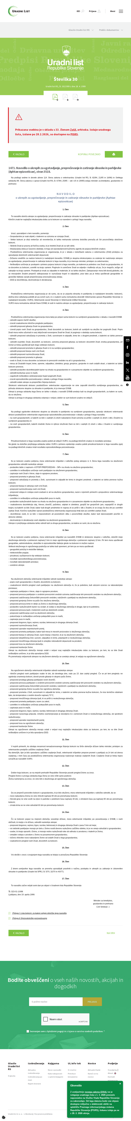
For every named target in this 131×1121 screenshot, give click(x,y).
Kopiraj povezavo (89, 154)
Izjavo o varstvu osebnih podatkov (85, 1031)
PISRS (74, 134)
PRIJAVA (92, 1001)
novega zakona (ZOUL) (96, 1092)
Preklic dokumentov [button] (109, 30)
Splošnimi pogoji (55, 1031)
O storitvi (72, 1070)
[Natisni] (114, 154)
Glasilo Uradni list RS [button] (79, 30)
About (111, 1073)
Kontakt (111, 1077)
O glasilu (11, 1076)
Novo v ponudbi (54, 1070)
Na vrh (111, 933)
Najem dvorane (34, 1083)
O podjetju (112, 1070)
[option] (65, 79)
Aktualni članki (94, 1070)
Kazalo (19, 154)
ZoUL (73, 129)
